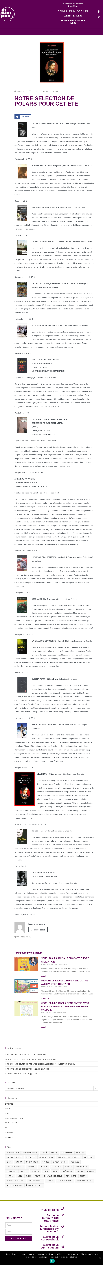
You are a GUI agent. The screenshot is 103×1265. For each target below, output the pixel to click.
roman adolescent (15, 1181)
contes (45, 1162)
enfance (31, 1166)
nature (10, 1176)
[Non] (99, 1258)
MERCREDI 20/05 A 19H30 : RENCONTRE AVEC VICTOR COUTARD (30, 1059)
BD (6, 1127)
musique (91, 1171)
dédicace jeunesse (15, 1166)
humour (35, 1171)
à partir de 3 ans (65, 1181)
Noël (20, 1176)
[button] (51, 32)
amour (54, 1152)
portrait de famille (53, 1176)
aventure (30, 1157)
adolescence (13, 1152)
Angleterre (67, 1152)
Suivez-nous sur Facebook (50, 1238)
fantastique (81, 1166)
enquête (43, 1166)
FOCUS (8, 1109)
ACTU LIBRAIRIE (24, 937)
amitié (44, 1152)
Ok (52, 1261)
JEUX (7, 1113)
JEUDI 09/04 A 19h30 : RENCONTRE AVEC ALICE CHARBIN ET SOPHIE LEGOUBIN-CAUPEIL (65, 1006)
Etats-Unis (56, 1166)
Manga (79, 1171)
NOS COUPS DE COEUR (14, 1118)
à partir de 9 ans (14, 1185)
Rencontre (71, 1176)
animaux (80, 1152)
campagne (89, 1157)
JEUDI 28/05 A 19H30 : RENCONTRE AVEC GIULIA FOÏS (26, 1054)
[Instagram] (99, 17)
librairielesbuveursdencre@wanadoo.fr (49, 1229)
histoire (23, 1171)
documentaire (59, 1162)
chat (9, 1162)
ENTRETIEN (9, 1104)
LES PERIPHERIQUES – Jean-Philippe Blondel (22, 1074)
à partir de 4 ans (84, 1181)
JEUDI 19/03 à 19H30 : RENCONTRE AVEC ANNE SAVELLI (27, 1069)
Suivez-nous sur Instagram (50, 1246)
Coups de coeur (38, 930)
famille (68, 1166)
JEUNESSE (9, 1132)
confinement (32, 1162)
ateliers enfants (14, 1157)
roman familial (36, 1181)
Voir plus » (45, 976)
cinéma (19, 1162)
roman (83, 1176)
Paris (28, 1176)
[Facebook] (99, 11)
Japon (55, 1171)
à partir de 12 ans (34, 1185)
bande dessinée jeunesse (69, 1157)
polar (37, 1176)
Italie (45, 1171)
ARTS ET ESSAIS (11, 1122)
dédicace (75, 1162)
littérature (67, 1171)
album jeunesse (30, 1152)
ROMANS (8, 1137)
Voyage (50, 1181)
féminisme (11, 1171)
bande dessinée (46, 1157)
